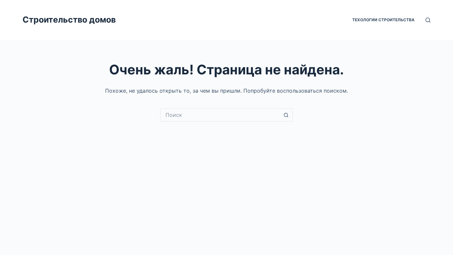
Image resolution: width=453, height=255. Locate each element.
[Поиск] (427, 20)
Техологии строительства (383, 19)
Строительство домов (69, 20)
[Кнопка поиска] (286, 115)
